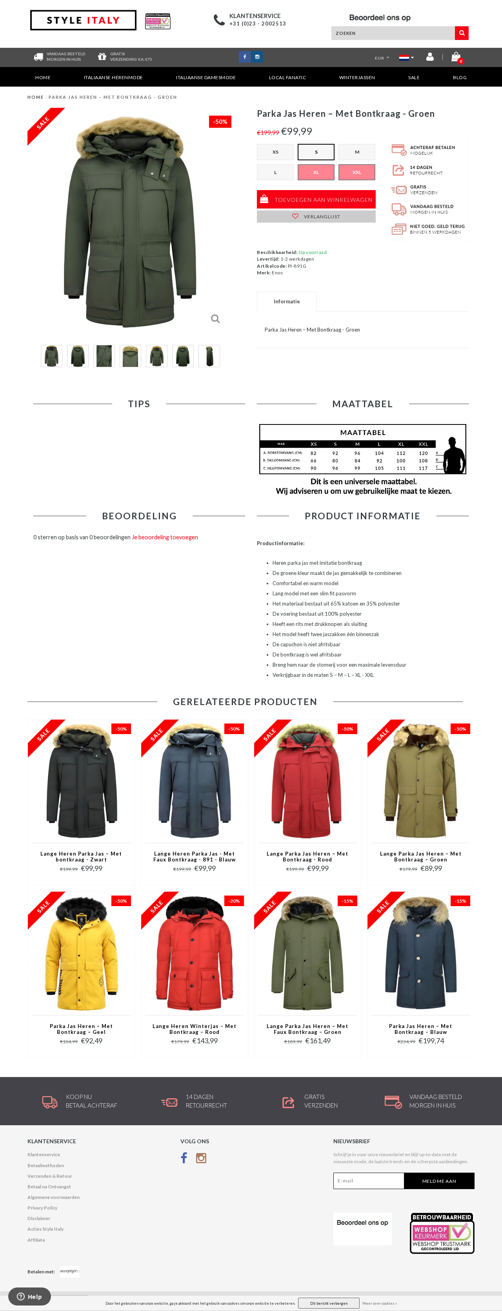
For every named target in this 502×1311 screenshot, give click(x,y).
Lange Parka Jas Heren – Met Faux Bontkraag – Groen (307, 1029)
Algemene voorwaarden (53, 1197)
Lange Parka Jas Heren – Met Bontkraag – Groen (421, 857)
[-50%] (81, 780)
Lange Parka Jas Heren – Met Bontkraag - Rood (307, 857)
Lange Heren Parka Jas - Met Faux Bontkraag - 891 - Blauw (194, 857)
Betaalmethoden (45, 1165)
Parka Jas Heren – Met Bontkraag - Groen (113, 97)
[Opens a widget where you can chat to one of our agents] (29, 1297)
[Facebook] (183, 1159)
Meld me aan (439, 1181)
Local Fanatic (287, 77)
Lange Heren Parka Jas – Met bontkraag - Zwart (81, 857)
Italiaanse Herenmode (113, 77)
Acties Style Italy (45, 1229)
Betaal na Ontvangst (49, 1187)
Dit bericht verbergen (328, 1303)
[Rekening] (430, 58)
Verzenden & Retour (49, 1176)
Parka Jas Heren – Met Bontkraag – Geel (81, 1029)
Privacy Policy (42, 1208)
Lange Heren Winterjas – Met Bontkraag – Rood (194, 1029)
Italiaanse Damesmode (206, 77)
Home (43, 77)
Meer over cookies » (379, 1303)
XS (275, 152)
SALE (414, 77)
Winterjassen (357, 77)
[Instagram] (201, 1159)
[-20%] (194, 953)
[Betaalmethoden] (70, 1272)
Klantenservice (43, 1154)
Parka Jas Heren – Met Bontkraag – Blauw (420, 1029)
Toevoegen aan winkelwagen (323, 199)
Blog (460, 77)
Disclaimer (38, 1218)
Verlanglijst (321, 216)
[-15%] (307, 953)
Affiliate (36, 1240)
